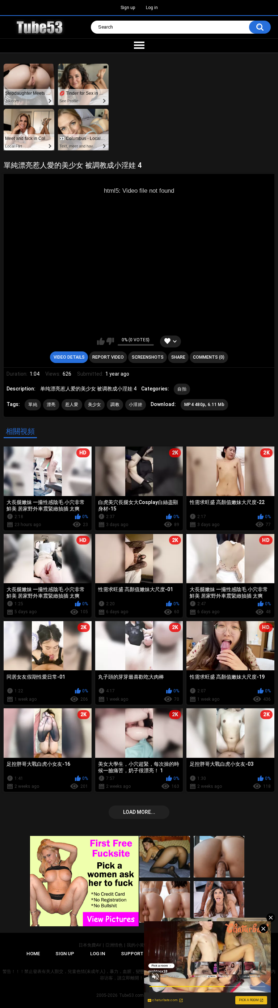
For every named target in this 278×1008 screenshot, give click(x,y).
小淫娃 (135, 404)
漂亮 (51, 404)
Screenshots (148, 357)
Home (33, 953)
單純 (32, 404)
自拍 (181, 389)
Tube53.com (131, 995)
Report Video (108, 357)
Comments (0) (208, 357)
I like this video (101, 341)
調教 (114, 404)
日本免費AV (90, 945)
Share (178, 357)
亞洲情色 (114, 945)
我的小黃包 (137, 945)
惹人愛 (72, 404)
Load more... (139, 812)
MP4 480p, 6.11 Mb (204, 404)
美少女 (94, 404)
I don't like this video (110, 341)
